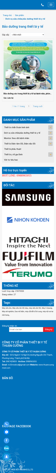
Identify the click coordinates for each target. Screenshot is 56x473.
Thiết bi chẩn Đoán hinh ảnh (16, 127)
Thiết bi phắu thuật (12, 149)
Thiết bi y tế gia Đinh (13, 154)
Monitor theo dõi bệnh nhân (16, 138)
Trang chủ (7, 15)
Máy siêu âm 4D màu (20, 308)
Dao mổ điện (19, 311)
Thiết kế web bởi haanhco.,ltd (17, 469)
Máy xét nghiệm (8, 311)
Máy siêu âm (6, 308)
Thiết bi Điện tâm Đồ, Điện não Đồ (19, 143)
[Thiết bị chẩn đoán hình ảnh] (28, 197)
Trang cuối (38, 106)
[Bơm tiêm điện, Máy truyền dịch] (28, 273)
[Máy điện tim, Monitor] (28, 219)
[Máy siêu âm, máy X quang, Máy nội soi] (28, 259)
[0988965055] (6, 424)
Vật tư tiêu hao (11, 160)
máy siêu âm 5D (35, 308)
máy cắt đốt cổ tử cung (33, 311)
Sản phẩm (19, 15)
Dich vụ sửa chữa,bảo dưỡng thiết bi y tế (25, 19)
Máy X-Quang (47, 308)
